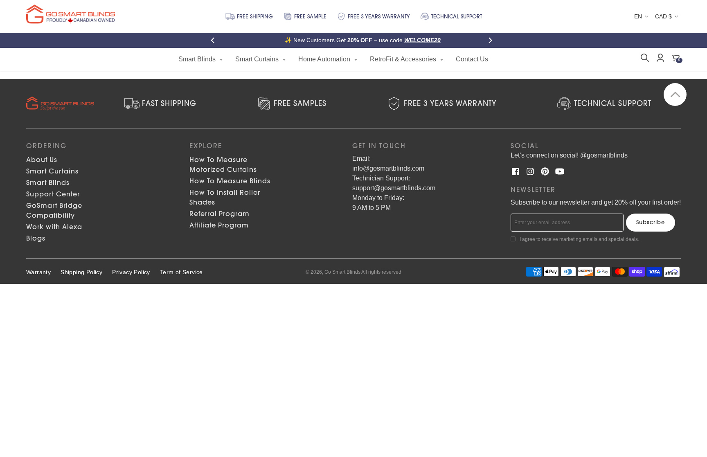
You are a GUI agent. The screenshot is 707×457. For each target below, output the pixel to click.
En (638, 16)
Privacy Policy (131, 272)
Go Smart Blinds (342, 272)
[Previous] (215, 40)
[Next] (492, 40)
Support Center (53, 194)
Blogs (35, 238)
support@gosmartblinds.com (393, 188)
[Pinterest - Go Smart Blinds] (545, 171)
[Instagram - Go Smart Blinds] (530, 171)
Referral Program (219, 213)
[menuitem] (200, 59)
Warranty (38, 272)
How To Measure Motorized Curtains (223, 164)
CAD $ (663, 16)
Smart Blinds (48, 182)
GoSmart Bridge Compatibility (54, 210)
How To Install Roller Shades (224, 197)
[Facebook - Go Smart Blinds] (515, 171)
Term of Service (181, 272)
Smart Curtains (52, 171)
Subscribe (650, 222)
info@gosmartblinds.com (388, 168)
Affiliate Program (219, 225)
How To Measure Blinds (229, 181)
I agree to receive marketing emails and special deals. (579, 239)
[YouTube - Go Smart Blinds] (560, 171)
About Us (41, 159)
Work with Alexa (54, 227)
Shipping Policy (81, 272)
